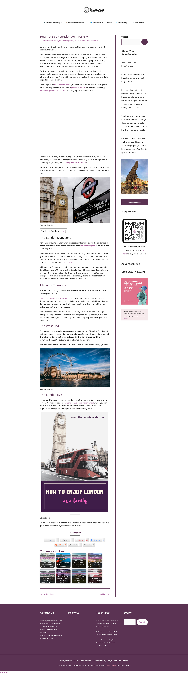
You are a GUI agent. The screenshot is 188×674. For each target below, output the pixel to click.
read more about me (134, 202)
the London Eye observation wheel (79, 403)
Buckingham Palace (62, 85)
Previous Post (47, 594)
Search (142, 622)
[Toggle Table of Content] (63, 231)
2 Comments (46, 40)
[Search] (144, 42)
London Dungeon (87, 245)
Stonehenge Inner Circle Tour (53, 90)
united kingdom (66, 40)
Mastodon (4, 672)
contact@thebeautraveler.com (52, 635)
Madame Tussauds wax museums (55, 298)
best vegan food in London (74, 162)
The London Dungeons (55, 238)
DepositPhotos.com (111, 665)
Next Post (104, 594)
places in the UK (78, 87)
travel (55, 40)
